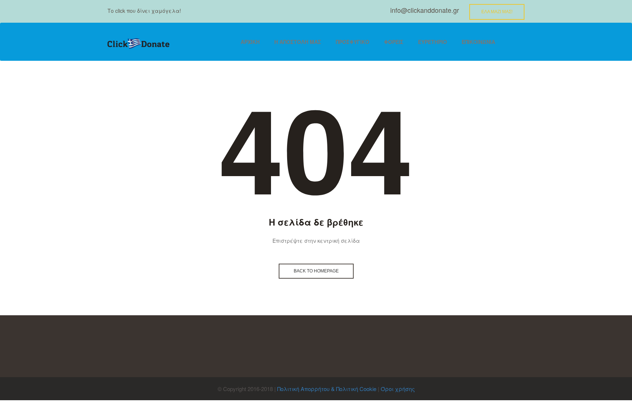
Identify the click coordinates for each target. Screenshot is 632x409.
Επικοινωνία (478, 41)
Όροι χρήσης (398, 389)
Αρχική (250, 41)
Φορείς (393, 41)
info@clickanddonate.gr (424, 10)
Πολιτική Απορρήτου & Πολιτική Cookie (326, 389)
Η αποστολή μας (297, 41)
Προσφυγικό (352, 41)
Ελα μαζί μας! (496, 11)
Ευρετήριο (432, 41)
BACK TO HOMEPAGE (316, 271)
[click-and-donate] (138, 44)
